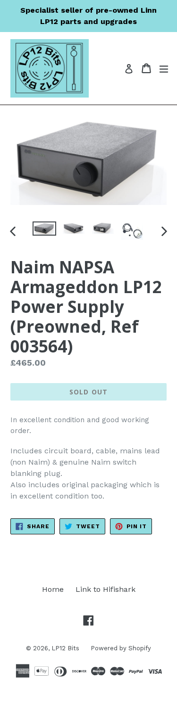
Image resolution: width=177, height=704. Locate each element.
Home (53, 589)
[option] (44, 228)
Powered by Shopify (121, 648)
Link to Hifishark (105, 589)
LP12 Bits (66, 648)
